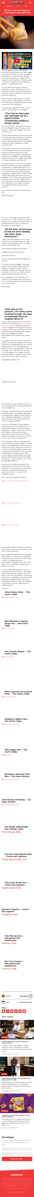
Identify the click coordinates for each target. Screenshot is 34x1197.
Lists (18, 6)
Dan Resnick (6, 1090)
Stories (9, 6)
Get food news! (17, 1159)
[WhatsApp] (3, 1011)
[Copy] (24, 1011)
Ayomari (4, 1054)
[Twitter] (16, 1011)
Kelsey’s (9, 219)
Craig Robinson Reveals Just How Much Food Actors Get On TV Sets (16, 1079)
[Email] (20, 1011)
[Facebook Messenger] (11, 1011)
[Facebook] (7, 1011)
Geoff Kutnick (24, 996)
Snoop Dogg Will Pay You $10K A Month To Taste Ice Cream (15, 1042)
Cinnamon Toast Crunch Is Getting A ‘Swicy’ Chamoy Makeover (16, 1115)
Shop (26, 6)
